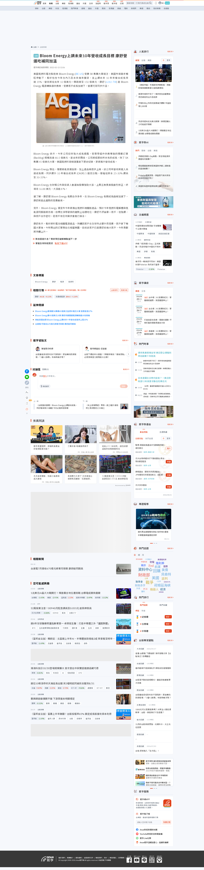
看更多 (124, 340)
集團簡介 (70, 858)
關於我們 (62, 858)
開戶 (169, 448)
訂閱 (121, 3)
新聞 (51, 3)
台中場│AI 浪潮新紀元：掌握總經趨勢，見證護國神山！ (158, 299)
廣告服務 (79, 858)
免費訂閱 (166, 822)
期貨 (103, 8)
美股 (63, 3)
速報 (83, 8)
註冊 (167, 3)
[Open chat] (27, 409)
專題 (141, 8)
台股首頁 (114, 290)
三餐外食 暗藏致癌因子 (78, 446)
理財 (126, 8)
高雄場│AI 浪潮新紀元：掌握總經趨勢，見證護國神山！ (158, 332)
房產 (119, 8)
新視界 (133, 8)
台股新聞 (43, 47)
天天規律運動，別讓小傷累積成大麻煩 (47, 477)
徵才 (105, 858)
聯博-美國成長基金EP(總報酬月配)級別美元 (149, 446)
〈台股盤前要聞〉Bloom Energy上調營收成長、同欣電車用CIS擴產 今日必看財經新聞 (57, 406)
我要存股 (124, 290)
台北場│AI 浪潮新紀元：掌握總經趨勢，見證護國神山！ (158, 310)
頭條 (36, 8)
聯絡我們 (99, 858)
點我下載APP (61, 243)
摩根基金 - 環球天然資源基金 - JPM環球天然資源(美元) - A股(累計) (149, 473)
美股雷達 (147, 257)
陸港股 (71, 3)
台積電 (145, 623)
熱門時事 (74, 8)
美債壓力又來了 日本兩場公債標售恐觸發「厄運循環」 (80, 477)
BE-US (79, 73)
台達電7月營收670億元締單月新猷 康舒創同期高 (55, 323)
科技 (57, 8)
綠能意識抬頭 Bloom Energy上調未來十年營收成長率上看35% (61, 319)
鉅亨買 (106, 3)
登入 (163, 3)
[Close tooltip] (47, 409)
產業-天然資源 (149, 479)
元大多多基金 (141, 485)
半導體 (145, 630)
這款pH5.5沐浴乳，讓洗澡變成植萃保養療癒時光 (115, 447)
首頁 (44, 3)
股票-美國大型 (149, 452)
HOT (146, 297)
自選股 (166, 8)
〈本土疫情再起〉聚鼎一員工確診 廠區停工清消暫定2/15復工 (102, 406)
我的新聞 (156, 8)
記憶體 (145, 616)
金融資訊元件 (88, 858)
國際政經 (147, 240)
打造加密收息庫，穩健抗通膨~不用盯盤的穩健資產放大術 (158, 321)
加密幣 (98, 3)
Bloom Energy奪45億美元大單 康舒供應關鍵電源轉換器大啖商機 (62, 315)
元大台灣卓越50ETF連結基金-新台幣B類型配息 (149, 460)
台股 (57, 3)
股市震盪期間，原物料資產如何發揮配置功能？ (47, 447)
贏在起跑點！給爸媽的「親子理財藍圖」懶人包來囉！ (67, 290)
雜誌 (148, 8)
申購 (169, 461)
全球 (91, 3)
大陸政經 (148, 222)
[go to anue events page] (156, 3)
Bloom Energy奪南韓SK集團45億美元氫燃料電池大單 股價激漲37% (63, 311)
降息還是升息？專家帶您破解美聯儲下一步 (56, 238)
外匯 (84, 3)
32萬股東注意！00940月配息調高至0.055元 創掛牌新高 (115, 477)
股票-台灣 (147, 465)
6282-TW (111, 82)
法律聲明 (121, 858)
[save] (27, 403)
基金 (78, 3)
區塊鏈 (111, 8)
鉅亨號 (114, 3)
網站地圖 (113, 858)
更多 (168, 60)
